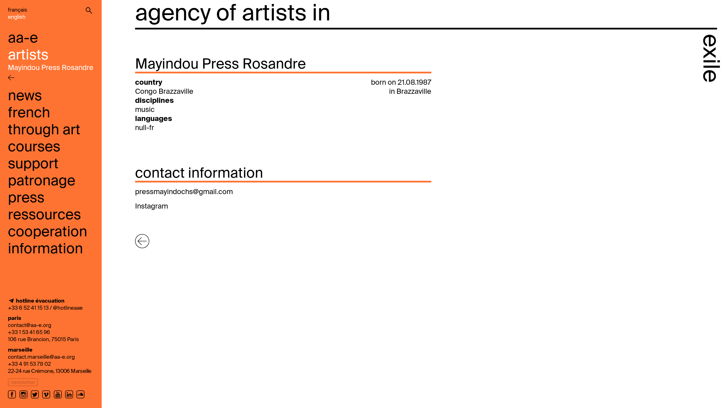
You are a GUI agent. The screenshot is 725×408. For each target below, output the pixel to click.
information (45, 249)
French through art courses (44, 130)
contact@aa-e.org (29, 325)
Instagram (151, 206)
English (16, 17)
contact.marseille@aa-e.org (41, 357)
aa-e (23, 38)
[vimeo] (48, 397)
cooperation (47, 232)
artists (28, 55)
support (33, 164)
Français (17, 10)
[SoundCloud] (81, 397)
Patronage (41, 181)
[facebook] (13, 397)
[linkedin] (70, 397)
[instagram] (25, 397)
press (26, 198)
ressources (44, 215)
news (25, 96)
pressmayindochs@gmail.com (184, 192)
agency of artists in (232, 14)
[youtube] (59, 397)
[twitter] (36, 397)
